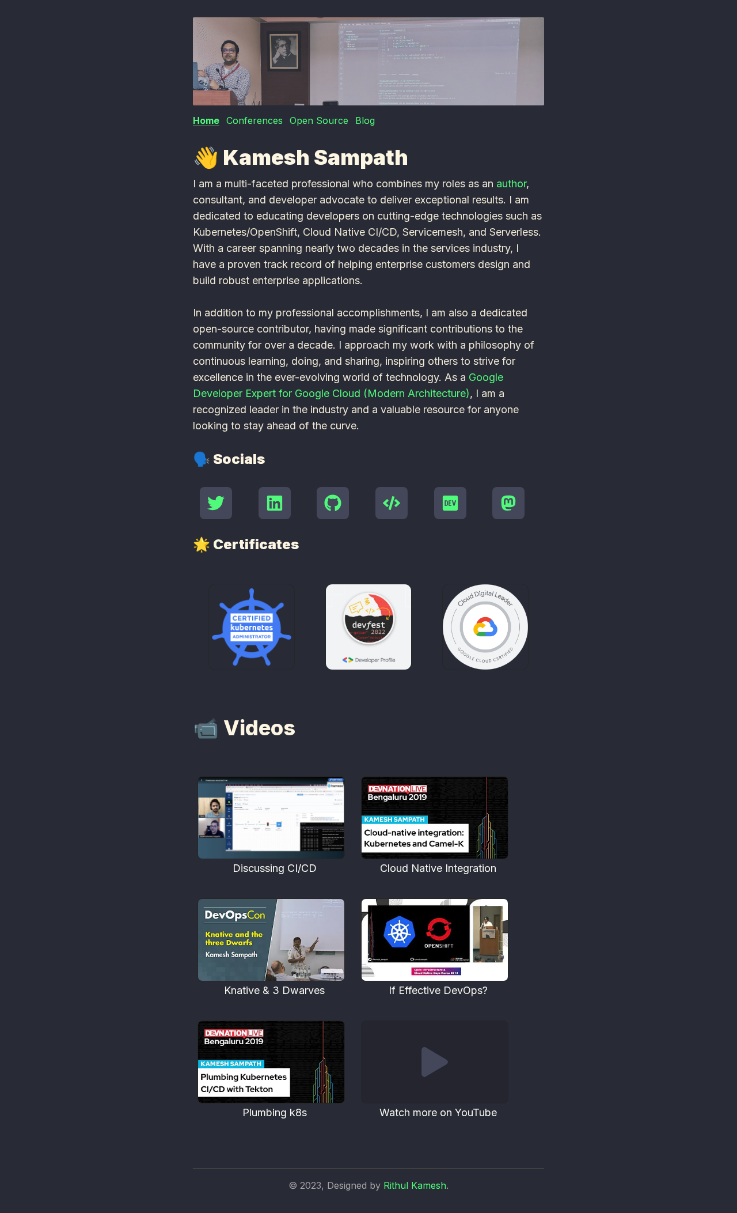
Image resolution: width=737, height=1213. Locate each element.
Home (206, 120)
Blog (365, 120)
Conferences (254, 120)
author (511, 183)
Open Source (319, 120)
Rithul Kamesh (414, 1185)
